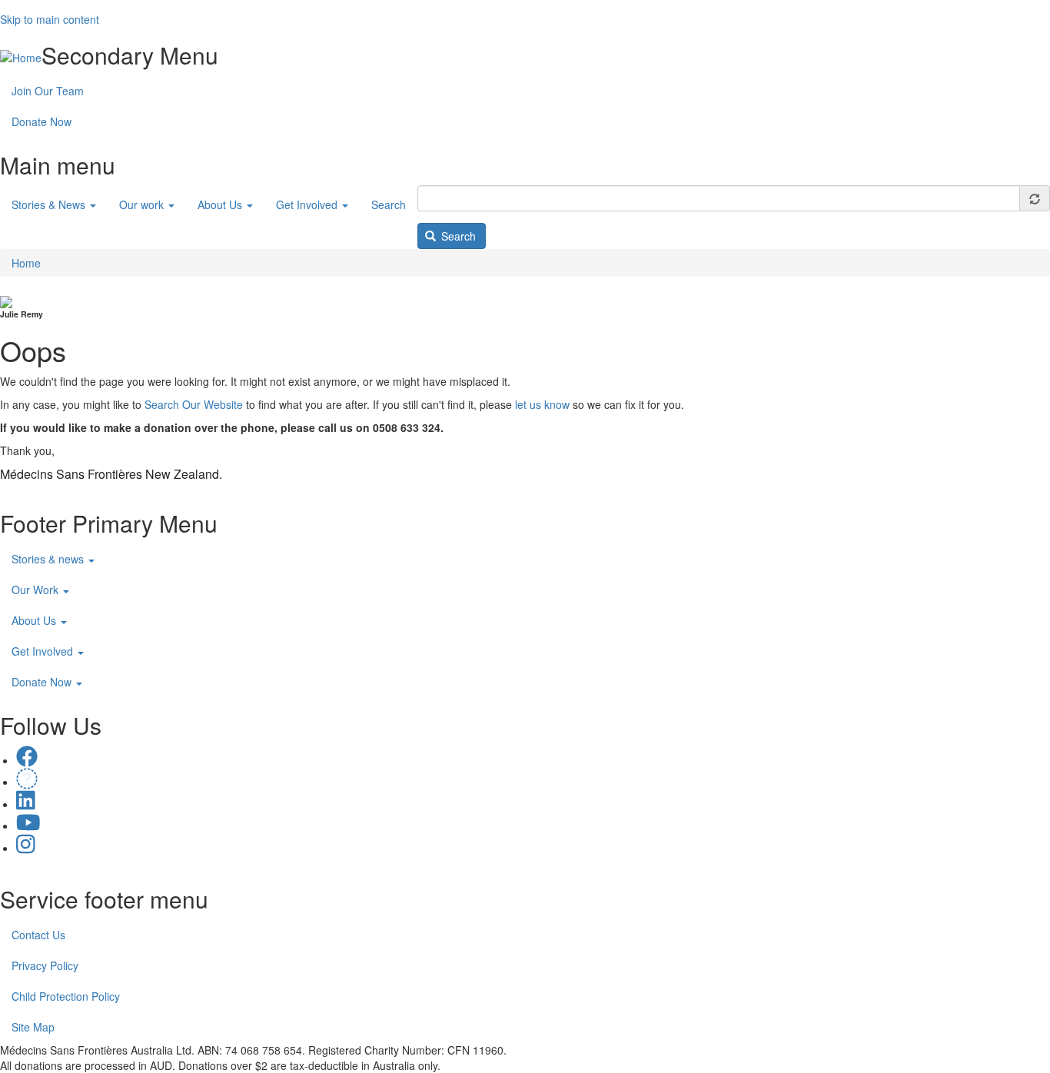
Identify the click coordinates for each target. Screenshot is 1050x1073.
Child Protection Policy (66, 996)
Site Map (33, 1027)
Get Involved (308, 204)
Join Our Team (48, 90)
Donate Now (41, 121)
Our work (143, 204)
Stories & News (50, 204)
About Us (221, 204)
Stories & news (49, 558)
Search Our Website (194, 404)
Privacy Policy (45, 965)
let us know (542, 404)
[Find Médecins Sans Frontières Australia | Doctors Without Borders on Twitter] (27, 781)
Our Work (36, 589)
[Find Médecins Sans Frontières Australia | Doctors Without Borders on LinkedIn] (25, 804)
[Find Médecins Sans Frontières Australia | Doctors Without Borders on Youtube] (28, 825)
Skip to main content (49, 19)
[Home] (21, 56)
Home (26, 263)
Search (388, 204)
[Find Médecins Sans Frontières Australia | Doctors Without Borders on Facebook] (27, 760)
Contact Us (38, 934)
